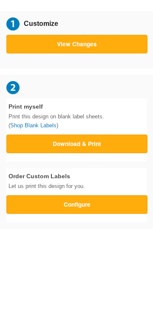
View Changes (77, 44)
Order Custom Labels (46, 181)
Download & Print (77, 144)
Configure (77, 204)
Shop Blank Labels (33, 125)
